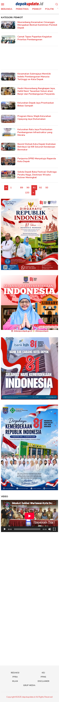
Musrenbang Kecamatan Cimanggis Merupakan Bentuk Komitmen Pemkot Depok (37, 25)
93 (46, 187)
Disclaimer (43, 681)
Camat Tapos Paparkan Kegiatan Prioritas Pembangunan (34, 38)
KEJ (43, 672)
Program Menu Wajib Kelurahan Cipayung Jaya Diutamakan (34, 117)
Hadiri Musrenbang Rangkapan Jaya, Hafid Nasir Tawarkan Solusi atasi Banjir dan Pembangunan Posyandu (36, 91)
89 (21, 187)
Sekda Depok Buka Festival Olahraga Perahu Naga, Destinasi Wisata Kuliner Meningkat (37, 174)
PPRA (15, 677)
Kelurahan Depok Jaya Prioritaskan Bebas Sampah (35, 104)
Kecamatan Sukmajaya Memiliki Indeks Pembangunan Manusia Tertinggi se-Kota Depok (34, 76)
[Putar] (4, 529)
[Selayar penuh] (54, 529)
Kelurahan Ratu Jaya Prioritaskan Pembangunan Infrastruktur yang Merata (34, 132)
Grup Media (29, 685)
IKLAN (15, 681)
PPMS (43, 677)
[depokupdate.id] (29, 4)
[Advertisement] (29, 58)
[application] (29, 516)
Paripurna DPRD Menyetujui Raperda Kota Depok (36, 160)
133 (27, 192)
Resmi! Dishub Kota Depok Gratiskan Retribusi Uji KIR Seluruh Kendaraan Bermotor (36, 147)
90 (27, 187)
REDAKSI (15, 672)
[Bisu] (49, 529)
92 (40, 187)
